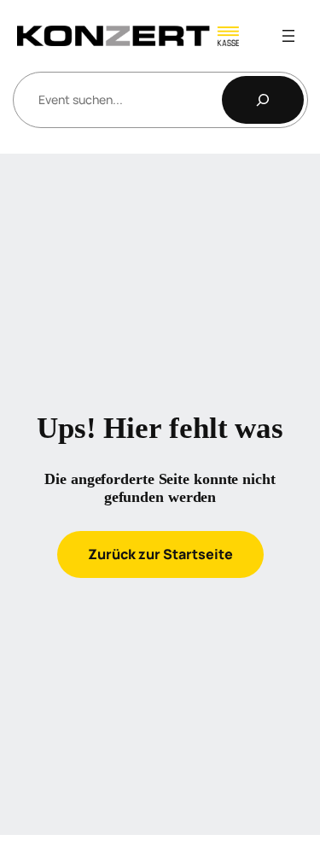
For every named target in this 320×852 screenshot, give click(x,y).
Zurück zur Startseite (160, 554)
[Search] (263, 100)
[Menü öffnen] (288, 36)
